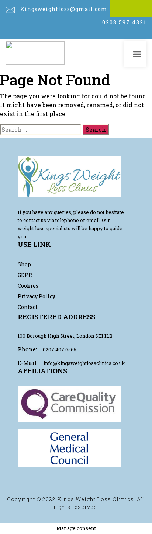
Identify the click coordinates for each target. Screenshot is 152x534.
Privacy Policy (36, 296)
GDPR (25, 274)
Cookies (28, 285)
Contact (28, 306)
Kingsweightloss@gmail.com (63, 9)
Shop (24, 264)
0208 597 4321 (124, 22)
